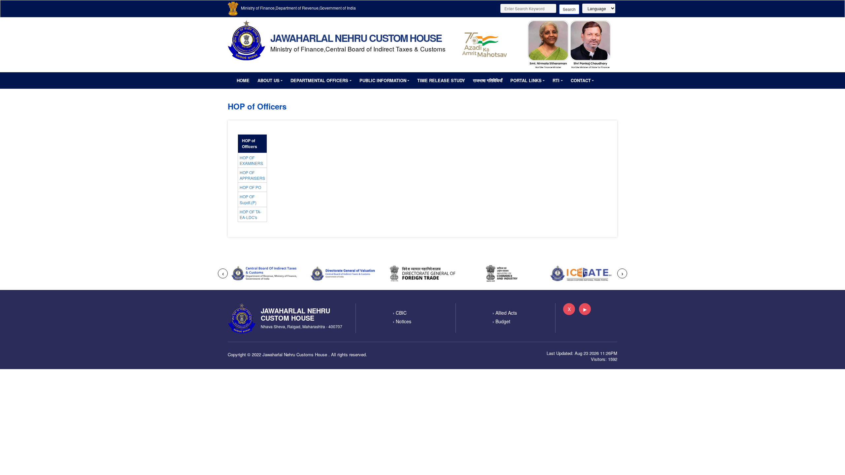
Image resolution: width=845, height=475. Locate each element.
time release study (441, 80)
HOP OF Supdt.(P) (248, 199)
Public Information (382, 80)
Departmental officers (319, 80)
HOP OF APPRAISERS (252, 175)
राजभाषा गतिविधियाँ (487, 80)
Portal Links (526, 80)
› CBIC (400, 312)
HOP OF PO (250, 187)
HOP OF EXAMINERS (251, 160)
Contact (581, 80)
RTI (556, 80)
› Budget (501, 321)
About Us (268, 80)
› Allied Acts (504, 312)
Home (243, 80)
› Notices (402, 321)
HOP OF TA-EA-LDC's (250, 214)
